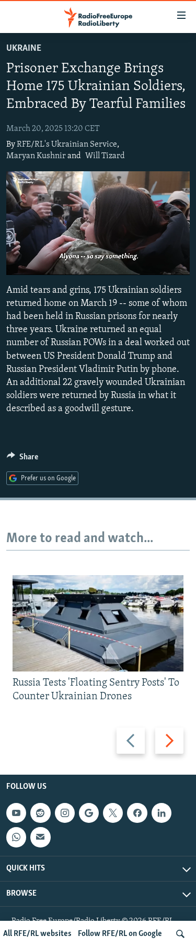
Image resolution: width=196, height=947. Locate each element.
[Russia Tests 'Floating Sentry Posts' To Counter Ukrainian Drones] (98, 623)
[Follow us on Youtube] (16, 813)
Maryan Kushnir (36, 156)
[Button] (22, 459)
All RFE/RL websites (37, 934)
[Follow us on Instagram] (65, 813)
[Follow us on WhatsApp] (16, 837)
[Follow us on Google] (89, 813)
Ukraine (23, 48)
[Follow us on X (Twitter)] (113, 813)
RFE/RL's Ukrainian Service (67, 144)
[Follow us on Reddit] (40, 813)
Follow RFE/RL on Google (120, 934)
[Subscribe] (40, 837)
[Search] (180, 934)
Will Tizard (105, 156)
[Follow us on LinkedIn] (161, 813)
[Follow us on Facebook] (137, 813)
